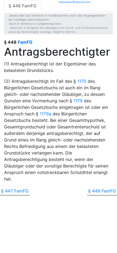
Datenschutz (82, 1)
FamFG (25, 42)
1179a (45, 113)
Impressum (66, 1)
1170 (81, 81)
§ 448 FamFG (22, 5)
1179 (77, 100)
